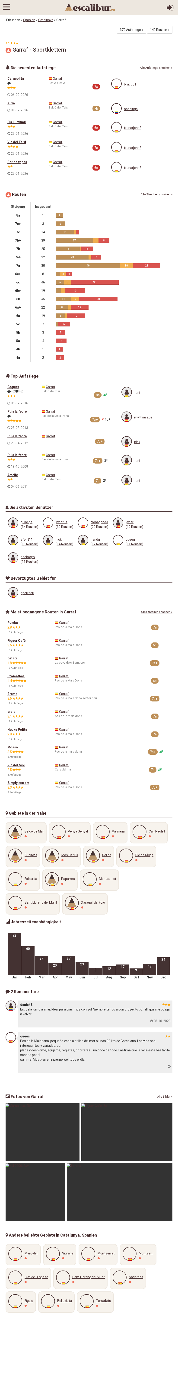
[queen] (118, 540)
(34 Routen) (29, 527)
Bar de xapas (17, 162)
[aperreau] (13, 592)
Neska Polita (17, 729)
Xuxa (11, 103)
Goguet (13, 387)
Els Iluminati (16, 122)
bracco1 (130, 84)
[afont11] (13, 540)
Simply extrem (18, 783)
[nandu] (83, 540)
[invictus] (48, 522)
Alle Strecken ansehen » (156, 194)
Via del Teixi (16, 142)
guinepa (26, 522)
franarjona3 (132, 128)
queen (130, 539)
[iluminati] (119, 1192)
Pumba (12, 623)
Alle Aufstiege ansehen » (156, 67)
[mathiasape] (126, 416)
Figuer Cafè (16, 640)
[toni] (126, 392)
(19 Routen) (134, 527)
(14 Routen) (64, 544)
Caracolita (15, 78)
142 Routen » (159, 30)
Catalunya (45, 20)
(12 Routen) (99, 544)
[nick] (126, 441)
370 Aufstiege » (131, 30)
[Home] (90, 7)
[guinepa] (13, 522)
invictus (61, 522)
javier (130, 522)
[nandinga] (116, 108)
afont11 (27, 539)
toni (137, 393)
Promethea (16, 676)
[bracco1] (116, 84)
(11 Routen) (134, 544)
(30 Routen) (64, 527)
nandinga (131, 109)
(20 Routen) (99, 527)
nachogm (28, 557)
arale (11, 712)
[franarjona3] (116, 127)
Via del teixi (16, 765)
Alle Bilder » (164, 1096)
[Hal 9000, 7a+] (35, 1192)
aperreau (27, 593)
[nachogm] (13, 557)
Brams (12, 694)
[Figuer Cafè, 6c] (127, 1132)
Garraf (57, 78)
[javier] (118, 522)
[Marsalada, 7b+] (42, 1132)
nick (137, 442)
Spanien (29, 20)
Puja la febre (17, 411)
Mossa (12, 747)
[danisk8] (11, 1006)
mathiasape (143, 417)
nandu (95, 539)
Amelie (12, 475)
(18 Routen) (29, 544)
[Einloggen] (170, 9)
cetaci (12, 658)
